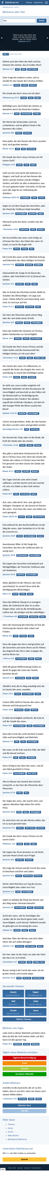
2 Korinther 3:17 (10, 962)
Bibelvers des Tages (13, 1028)
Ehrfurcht (19, 265)
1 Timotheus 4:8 (10, 617)
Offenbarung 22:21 (11, 98)
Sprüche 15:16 (9, 978)
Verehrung (31, 149)
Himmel (34, 710)
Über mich (12, 1168)
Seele (24, 377)
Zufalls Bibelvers (11, 1083)
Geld (19, 812)
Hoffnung (35, 1044)
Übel (28, 678)
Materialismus (38, 978)
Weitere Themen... (24, 1019)
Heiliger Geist (39, 358)
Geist (23, 69)
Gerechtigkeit (21, 214)
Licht (16, 742)
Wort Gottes (32, 69)
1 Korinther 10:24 (10, 229)
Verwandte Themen (13, 986)
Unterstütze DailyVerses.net (18, 1149)
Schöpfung (19, 710)
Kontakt (27, 1168)
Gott (17, 149)
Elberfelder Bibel (16, 54)
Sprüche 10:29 (9, 536)
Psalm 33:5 (7, 726)
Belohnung (28, 876)
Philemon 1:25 (9, 844)
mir (7, 1153)
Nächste (33, 85)
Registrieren (38, 3)
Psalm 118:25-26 (10, 517)
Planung (19, 323)
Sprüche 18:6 (8, 860)
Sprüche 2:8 (8, 908)
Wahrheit (22, 413)
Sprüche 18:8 (8, 133)
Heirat (27, 323)
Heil (17, 69)
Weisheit (29, 265)
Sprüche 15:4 (8, 284)
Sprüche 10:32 (9, 575)
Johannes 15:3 (9, 828)
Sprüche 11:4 (8, 892)
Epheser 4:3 (8, 114)
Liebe (33, 229)
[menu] (46, 3)
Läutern (20, 828)
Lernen (41, 198)
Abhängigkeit (36, 323)
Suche (16, 7)
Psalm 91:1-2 (8, 307)
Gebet (33, 494)
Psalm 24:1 (7, 757)
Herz (31, 249)
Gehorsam (33, 617)
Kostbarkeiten (22, 555)
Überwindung (39, 517)
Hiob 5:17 (7, 594)
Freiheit (22, 962)
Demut (18, 876)
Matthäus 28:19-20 (11, 198)
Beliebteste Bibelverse (17, 1139)
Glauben (18, 338)
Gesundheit (23, 617)
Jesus (31, 98)
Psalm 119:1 (8, 694)
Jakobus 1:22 (8, 946)
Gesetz (17, 85)
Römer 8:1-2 (8, 471)
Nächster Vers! (24, 1106)
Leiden (24, 85)
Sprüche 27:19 (9, 793)
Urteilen (26, 471)
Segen (37, 98)
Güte (23, 742)
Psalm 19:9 (7, 249)
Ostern (21, 517)
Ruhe (38, 307)
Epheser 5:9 (8, 742)
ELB (5, 54)
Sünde (22, 445)
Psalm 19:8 (7, 377)
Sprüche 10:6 (8, 214)
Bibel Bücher (13, 1136)
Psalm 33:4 (7, 773)
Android (24, 1069)
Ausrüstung (20, 678)
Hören (38, 659)
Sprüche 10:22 (9, 812)
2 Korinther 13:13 (10, 358)
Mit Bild (24, 1111)
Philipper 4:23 (9, 165)
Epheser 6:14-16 (10, 413)
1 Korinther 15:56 (10, 445)
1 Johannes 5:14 (10, 1099)
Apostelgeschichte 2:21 (13, 429)
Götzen (37, 445)
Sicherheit (29, 307)
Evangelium (25, 198)
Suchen (17, 930)
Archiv (10, 1132)
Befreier (35, 471)
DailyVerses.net (8, 7)
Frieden (37, 114)
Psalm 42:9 (7, 494)
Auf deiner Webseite (24, 1074)
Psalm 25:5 (7, 1044)
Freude (24, 249)
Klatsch (18, 133)
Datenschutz (36, 1168)
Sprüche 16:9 (8, 323)
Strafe (15, 594)
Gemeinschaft (26, 114)
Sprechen (27, 133)
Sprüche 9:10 (8, 265)
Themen (29, 3)
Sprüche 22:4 (8, 876)
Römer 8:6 (7, 636)
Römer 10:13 (8, 149)
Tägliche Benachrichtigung (24, 1058)
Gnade (23, 98)
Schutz (35, 678)
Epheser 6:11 (8, 678)
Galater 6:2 (7, 85)
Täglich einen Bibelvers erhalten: (20, 1052)
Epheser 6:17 (8, 69)
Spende (24, 1159)
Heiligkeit (38, 265)
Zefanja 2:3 (7, 930)
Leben (42, 617)
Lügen (34, 284)
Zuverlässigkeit (30, 536)
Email (24, 1063)
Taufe (34, 198)
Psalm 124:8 (8, 710)
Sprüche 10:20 (9, 555)
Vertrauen (19, 307)
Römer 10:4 (8, 338)
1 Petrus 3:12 (8, 659)
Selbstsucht (24, 229)
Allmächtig (31, 757)
